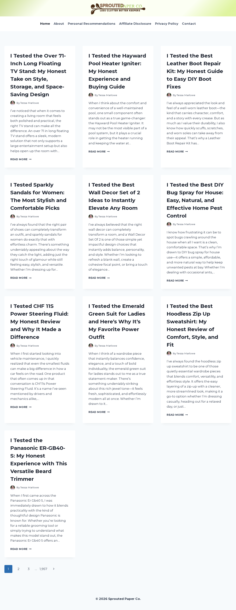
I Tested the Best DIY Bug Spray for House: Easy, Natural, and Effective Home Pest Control (195, 200)
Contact (189, 23)
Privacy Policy (166, 23)
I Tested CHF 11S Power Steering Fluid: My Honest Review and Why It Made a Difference (39, 321)
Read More (21, 159)
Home (45, 23)
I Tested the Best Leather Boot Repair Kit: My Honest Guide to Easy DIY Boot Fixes (195, 71)
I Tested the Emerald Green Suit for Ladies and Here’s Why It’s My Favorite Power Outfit (116, 321)
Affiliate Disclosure (135, 23)
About (59, 23)
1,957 (43, 569)
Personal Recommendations (91, 23)
